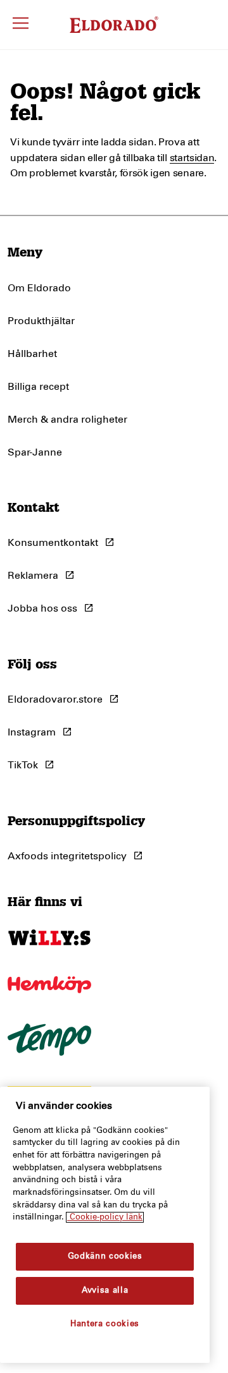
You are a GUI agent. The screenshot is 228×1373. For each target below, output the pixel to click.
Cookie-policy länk (104, 1217)
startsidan (192, 158)
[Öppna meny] (20, 25)
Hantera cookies (104, 1324)
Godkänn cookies (105, 1256)
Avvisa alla (105, 1290)
